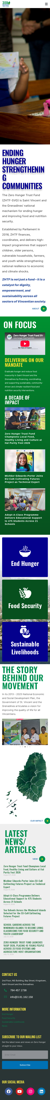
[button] (46, 4)
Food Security (8, 1018)
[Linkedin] (41, 1091)
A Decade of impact (17, 400)
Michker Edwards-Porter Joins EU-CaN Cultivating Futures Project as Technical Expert (24, 479)
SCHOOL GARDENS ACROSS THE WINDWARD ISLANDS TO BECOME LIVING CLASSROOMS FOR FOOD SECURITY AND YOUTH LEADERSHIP (23, 929)
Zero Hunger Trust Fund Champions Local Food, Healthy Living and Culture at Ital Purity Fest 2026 (24, 869)
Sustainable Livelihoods (13, 1022)
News (4, 1026)
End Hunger (7, 1014)
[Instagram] (30, 1091)
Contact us (9, 974)
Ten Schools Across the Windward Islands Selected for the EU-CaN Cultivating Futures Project (24, 913)
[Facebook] (9, 1091)
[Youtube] (19, 1091)
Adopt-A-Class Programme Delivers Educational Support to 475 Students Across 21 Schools (22, 898)
